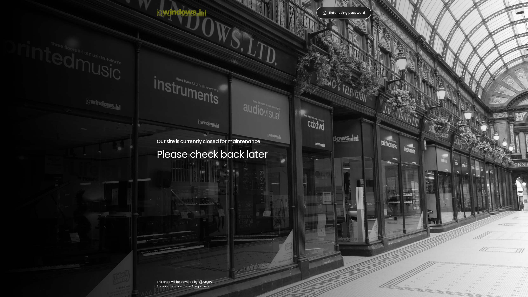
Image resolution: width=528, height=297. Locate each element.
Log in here (202, 286)
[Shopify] (205, 282)
